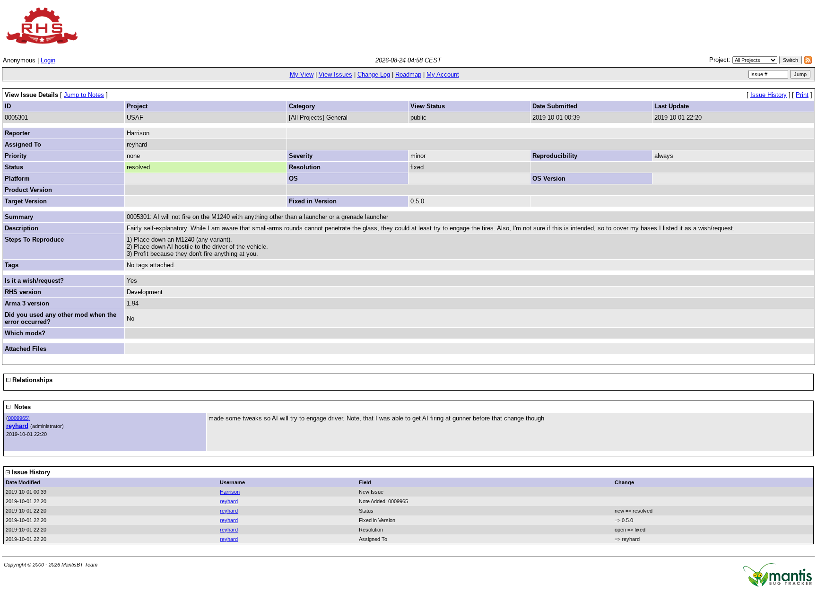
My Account (442, 74)
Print (802, 94)
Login (48, 60)
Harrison (230, 492)
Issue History (768, 94)
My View (301, 74)
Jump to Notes (84, 94)
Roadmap (408, 74)
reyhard (17, 425)
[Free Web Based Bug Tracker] (777, 584)
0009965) (19, 418)
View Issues (335, 74)
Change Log (373, 74)
